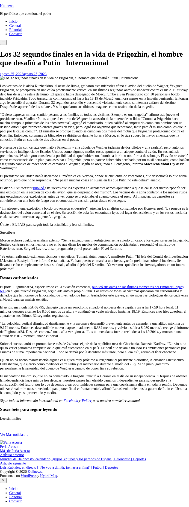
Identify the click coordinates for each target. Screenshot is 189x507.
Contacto (15, 34)
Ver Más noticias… (14, 435)
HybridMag (48, 476)
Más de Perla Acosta (15, 451)
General (15, 25)
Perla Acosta (9, 447)
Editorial (15, 30)
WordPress (28, 476)
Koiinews (7, 6)
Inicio (13, 21)
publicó (39, 188)
